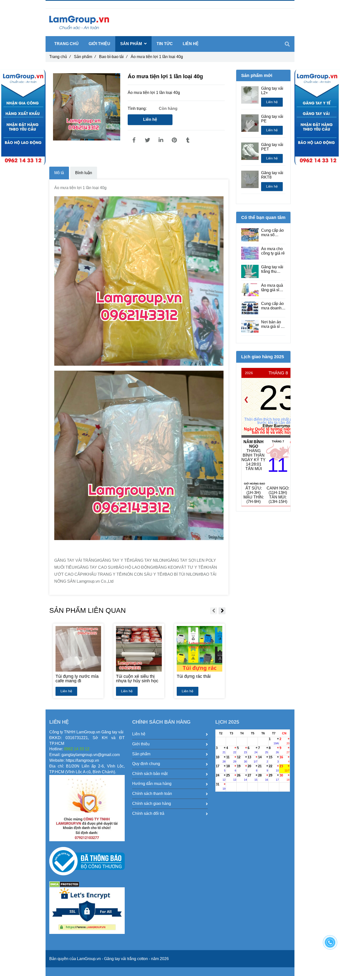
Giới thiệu (99, 44)
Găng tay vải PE (272, 118)
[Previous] (246, 399)
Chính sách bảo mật (150, 773)
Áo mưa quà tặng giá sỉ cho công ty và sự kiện (272, 287)
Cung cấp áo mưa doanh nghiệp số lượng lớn (272, 305)
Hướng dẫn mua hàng (151, 783)
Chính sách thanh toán (152, 793)
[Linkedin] (161, 140)
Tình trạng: (138, 108)
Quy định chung (146, 764)
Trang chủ (59, 57)
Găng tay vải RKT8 (272, 175)
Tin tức (165, 44)
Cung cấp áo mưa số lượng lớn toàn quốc (272, 232)
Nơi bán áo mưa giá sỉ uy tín (273, 324)
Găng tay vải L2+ (272, 90)
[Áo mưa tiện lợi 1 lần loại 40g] (134, 140)
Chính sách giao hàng (151, 803)
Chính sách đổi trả (148, 813)
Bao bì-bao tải (113, 57)
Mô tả (59, 173)
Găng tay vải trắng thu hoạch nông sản (272, 269)
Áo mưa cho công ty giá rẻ (273, 251)
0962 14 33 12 (73, 4)
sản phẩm (131, 44)
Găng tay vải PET (272, 146)
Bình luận (83, 173)
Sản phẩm (85, 57)
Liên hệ (150, 119)
